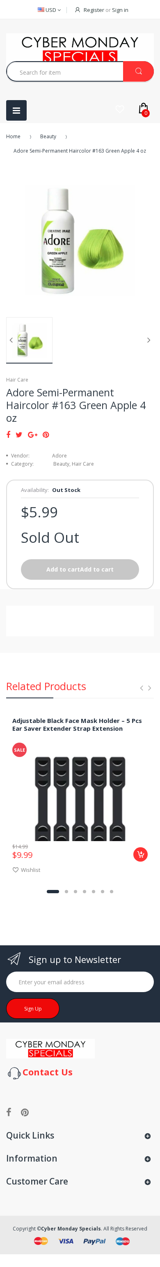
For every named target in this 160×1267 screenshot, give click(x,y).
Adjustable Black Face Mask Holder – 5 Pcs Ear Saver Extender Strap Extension (77, 724)
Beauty (48, 136)
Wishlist (30, 870)
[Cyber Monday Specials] (50, 1048)
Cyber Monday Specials (71, 1228)
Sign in (120, 10)
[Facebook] (8, 434)
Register (94, 10)
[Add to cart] (140, 854)
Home (13, 136)
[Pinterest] (46, 434)
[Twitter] (19, 434)
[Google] (32, 434)
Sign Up (33, 1008)
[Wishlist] (120, 109)
